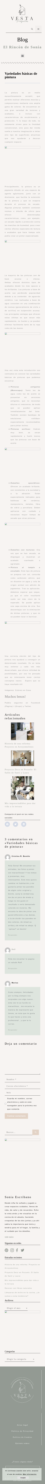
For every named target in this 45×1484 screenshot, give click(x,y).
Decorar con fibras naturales (18, 1288)
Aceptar (23, 1478)
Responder (12, 935)
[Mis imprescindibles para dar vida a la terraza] (22, 798)
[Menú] (38, 29)
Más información (30, 1474)
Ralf (14, 949)
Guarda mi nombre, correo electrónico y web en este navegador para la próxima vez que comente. (22, 1104)
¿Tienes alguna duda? (22, 1462)
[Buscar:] (18, 1132)
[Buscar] (35, 1132)
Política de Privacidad (22, 1431)
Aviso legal (22, 1425)
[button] (22, 56)
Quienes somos (22, 1443)
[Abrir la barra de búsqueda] (32, 29)
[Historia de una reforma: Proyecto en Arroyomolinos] (22, 738)
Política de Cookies (22, 1437)
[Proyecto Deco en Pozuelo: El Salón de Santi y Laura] (22, 764)
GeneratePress (25, 1480)
